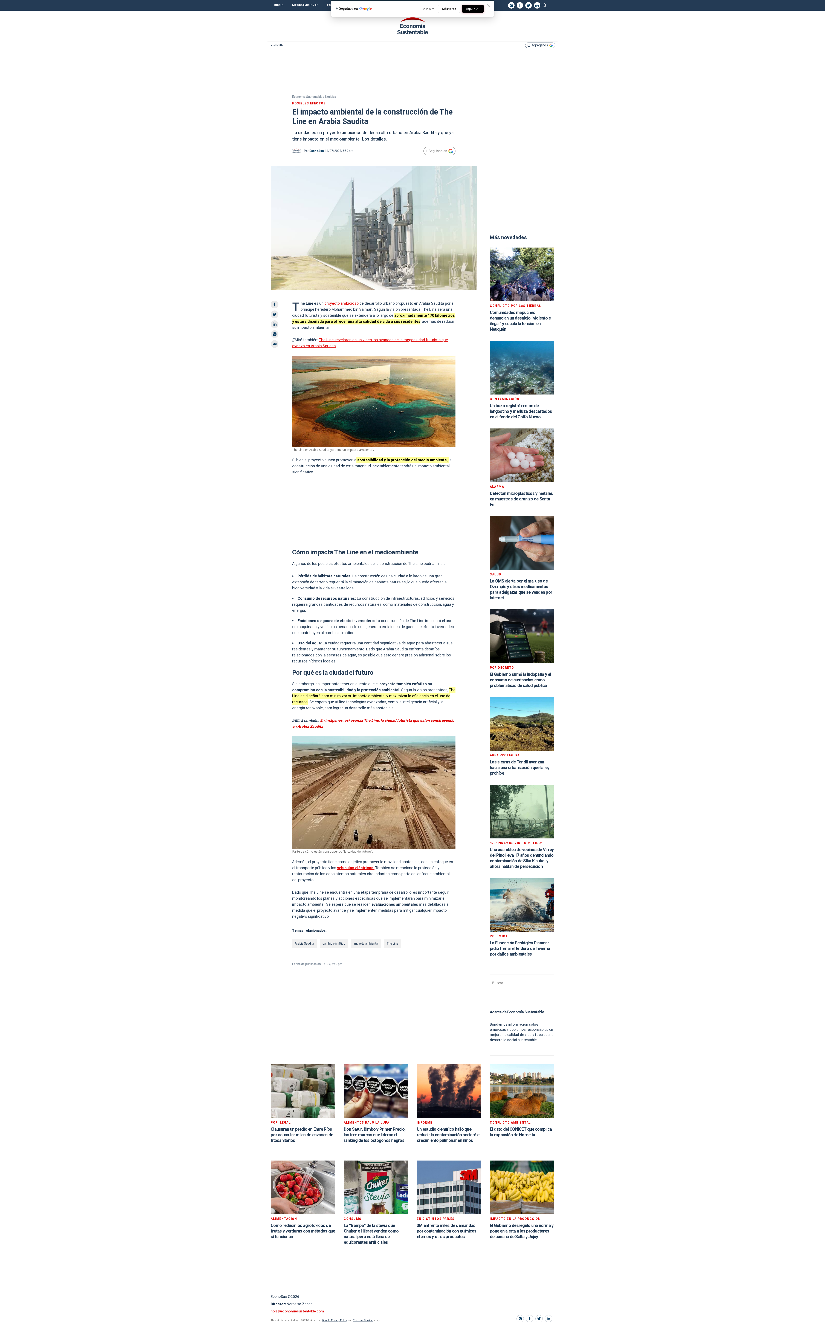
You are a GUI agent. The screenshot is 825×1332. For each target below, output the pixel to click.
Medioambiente (305, 5)
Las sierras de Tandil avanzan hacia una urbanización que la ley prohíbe (519, 767)
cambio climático (333, 943)
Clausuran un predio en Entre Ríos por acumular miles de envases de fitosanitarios (302, 1135)
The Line (392, 943)
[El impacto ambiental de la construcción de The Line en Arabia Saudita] (412, 26)
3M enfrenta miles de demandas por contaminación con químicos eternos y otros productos (447, 1231)
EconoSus (316, 151)
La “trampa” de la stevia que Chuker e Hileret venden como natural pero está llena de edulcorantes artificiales (371, 1233)
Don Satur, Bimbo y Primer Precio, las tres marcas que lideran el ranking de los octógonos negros (374, 1135)
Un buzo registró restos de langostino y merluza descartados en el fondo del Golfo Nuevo (521, 411)
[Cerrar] (489, 6)
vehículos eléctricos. (355, 868)
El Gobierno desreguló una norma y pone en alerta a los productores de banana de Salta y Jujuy (521, 1231)
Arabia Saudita (304, 943)
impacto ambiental (366, 943)
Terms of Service (363, 1320)
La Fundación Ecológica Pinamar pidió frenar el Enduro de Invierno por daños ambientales (520, 948)
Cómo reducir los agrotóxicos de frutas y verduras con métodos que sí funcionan (303, 1231)
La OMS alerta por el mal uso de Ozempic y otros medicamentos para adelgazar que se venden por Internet (521, 589)
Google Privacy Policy (334, 1320)
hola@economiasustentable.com (297, 1311)
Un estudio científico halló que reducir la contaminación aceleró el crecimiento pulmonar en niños (448, 1135)
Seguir (472, 9)
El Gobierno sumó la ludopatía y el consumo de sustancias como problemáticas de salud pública (520, 680)
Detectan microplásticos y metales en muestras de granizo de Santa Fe (521, 499)
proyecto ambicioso (341, 303)
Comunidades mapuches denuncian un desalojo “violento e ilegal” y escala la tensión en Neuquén (520, 320)
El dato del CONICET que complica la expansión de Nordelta (521, 1132)
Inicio (279, 5)
